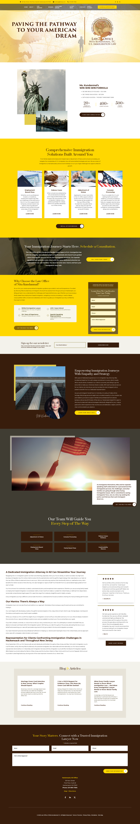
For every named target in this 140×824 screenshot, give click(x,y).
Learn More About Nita (86, 412)
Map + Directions (70, 791)
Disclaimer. (94, 815)
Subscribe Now (103, 345)
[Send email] (53, 2)
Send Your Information (102, 327)
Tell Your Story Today (99, 259)
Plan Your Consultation (91, 114)
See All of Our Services (69, 226)
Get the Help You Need (25, 327)
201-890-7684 (72, 2)
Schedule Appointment (107, 7)
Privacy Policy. (87, 815)
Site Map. (100, 815)
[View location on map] (20, 2)
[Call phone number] (68, 2)
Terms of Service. (77, 815)
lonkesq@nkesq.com (60, 2)
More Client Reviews (116, 643)
